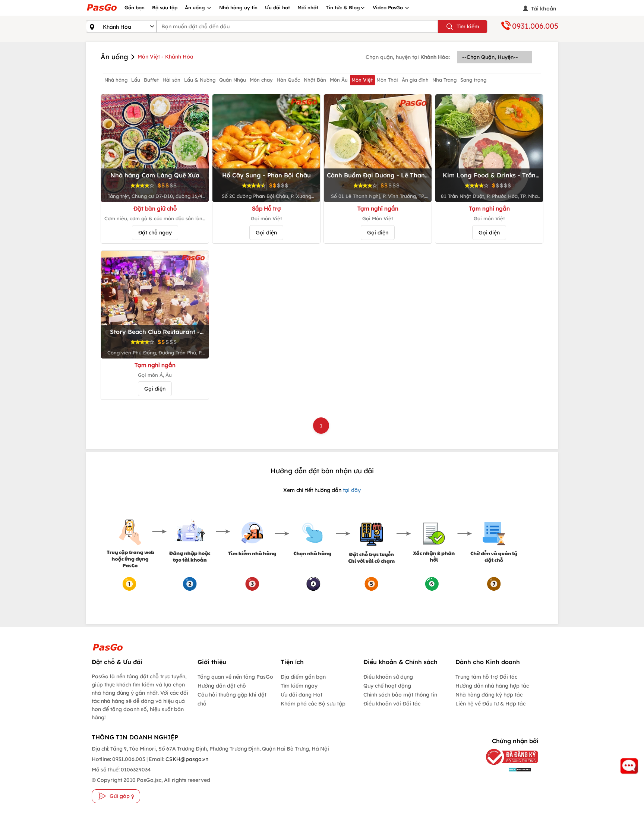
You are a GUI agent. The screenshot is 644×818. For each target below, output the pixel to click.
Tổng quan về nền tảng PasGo (235, 676)
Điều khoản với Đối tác (391, 703)
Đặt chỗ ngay (155, 232)
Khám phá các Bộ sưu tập (313, 703)
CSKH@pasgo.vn (186, 759)
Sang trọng (473, 80)
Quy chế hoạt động (387, 685)
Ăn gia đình (415, 80)
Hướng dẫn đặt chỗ (222, 685)
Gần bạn (134, 7)
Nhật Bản (315, 80)
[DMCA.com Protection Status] (506, 769)
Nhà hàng (115, 80)
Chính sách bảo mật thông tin (400, 694)
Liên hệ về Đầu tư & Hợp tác (490, 703)
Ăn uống (195, 7)
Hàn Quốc (288, 80)
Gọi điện (266, 232)
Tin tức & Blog (343, 7)
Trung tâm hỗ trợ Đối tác (486, 676)
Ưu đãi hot (277, 7)
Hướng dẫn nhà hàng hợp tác (492, 685)
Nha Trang (444, 80)
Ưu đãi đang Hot (301, 694)
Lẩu (135, 80)
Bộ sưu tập (164, 7)
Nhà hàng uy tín (238, 7)
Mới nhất (307, 7)
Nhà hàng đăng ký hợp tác (489, 694)
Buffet (151, 80)
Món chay (261, 80)
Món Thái (387, 80)
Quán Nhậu (232, 80)
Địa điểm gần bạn (303, 676)
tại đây (351, 490)
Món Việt (362, 80)
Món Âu (339, 80)
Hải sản (171, 80)
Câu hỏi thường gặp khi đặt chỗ (232, 699)
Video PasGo (388, 7)
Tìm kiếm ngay (299, 685)
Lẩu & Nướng (199, 80)
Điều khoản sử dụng (388, 676)
